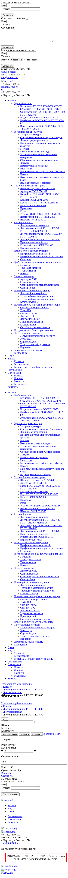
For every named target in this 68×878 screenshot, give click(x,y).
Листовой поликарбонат (33, 293)
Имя (3, 5)
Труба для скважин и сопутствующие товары (38, 262)
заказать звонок (9, 86)
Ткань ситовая (28, 270)
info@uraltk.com (9, 77)
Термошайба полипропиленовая (37, 299)
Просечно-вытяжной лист (34, 242)
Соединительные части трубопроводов (41, 137)
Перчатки (25, 347)
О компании (14, 372)
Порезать (24, 734)
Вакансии (19, 381)
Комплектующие (29, 301)
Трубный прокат (23, 103)
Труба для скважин (30, 267)
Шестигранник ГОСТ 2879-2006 (37, 216)
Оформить (6, 776)
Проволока (26, 208)
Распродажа (20, 353)
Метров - (6, 728)
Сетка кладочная (29, 282)
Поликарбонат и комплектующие (32, 290)
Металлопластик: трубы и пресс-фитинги (42, 171)
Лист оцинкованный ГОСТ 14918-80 (40, 239)
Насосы (24, 174)
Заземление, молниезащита (28, 350)
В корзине (51, 733)
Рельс (23, 211)
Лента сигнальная (30, 318)
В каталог (6, 773)
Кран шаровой (28, 324)
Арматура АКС (28, 279)
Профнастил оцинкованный (35, 253)
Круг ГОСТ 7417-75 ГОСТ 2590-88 (39, 202)
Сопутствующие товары (27, 333)
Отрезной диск (28, 341)
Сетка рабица (27, 287)
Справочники (15, 370)
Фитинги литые (28, 313)
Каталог (12, 100)
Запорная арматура (30, 134)
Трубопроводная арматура (28, 131)
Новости (18, 375)
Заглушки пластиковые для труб (37, 336)
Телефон (5, 9)
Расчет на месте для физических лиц (33, 367)
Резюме (5, 59)
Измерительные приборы (34, 165)
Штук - (5, 725)
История (18, 378)
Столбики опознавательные (35, 327)
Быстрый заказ (10, 734)
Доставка (19, 361)
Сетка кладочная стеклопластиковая (39, 284)
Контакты (13, 387)
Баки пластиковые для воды (35, 151)
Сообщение (7, 27)
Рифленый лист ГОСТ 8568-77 (36, 245)
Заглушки (25, 265)
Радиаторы (26, 168)
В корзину (36, 734)
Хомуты (24, 163)
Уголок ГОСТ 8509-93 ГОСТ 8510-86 (40, 214)
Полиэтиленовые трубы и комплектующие (37, 304)
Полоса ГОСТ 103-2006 (33, 205)
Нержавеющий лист (31, 248)
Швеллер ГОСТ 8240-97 (33, 219)
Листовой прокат (23, 222)
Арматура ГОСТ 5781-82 (33, 191)
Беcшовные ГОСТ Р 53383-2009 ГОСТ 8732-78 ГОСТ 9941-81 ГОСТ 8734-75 (41, 107)
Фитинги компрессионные (34, 307)
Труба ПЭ (25, 310)
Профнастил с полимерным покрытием (41, 256)
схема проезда (8, 71)
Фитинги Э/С (27, 316)
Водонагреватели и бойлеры (35, 182)
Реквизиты (20, 384)
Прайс (11, 355)
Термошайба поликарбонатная (36, 296)
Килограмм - (8, 730)
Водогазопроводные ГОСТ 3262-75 (39, 117)
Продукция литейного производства (33, 330)
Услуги (11, 358)
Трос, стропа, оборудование (35, 344)
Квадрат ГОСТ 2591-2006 (34, 199)
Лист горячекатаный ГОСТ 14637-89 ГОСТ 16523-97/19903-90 (40, 229)
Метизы (24, 148)
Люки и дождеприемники (34, 140)
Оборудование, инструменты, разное (40, 160)
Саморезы (25, 259)
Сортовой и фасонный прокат (30, 185)
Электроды (26, 338)
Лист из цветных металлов (34, 225)
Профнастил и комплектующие (31, 250)
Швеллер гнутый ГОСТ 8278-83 (37, 188)
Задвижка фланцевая (31, 321)
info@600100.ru (10, 843)
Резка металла (21, 364)
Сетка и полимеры (24, 276)
